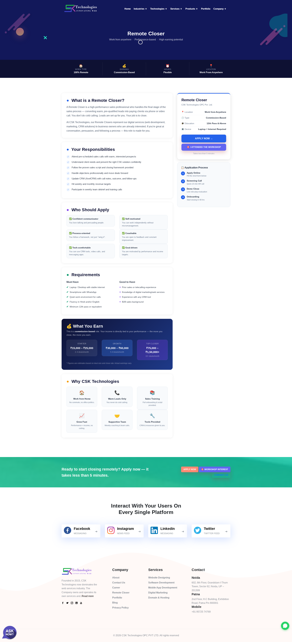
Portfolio (205, 8)
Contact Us (221, 475)
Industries (139, 8)
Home (127, 8)
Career (116, 587)
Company (218, 8)
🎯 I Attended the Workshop (204, 147)
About (115, 577)
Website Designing (159, 577)
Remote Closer (120, 592)
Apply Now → (204, 138)
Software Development (161, 582)
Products (190, 8)
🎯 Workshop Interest (214, 469)
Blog (115, 602)
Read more (88, 596)
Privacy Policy (120, 607)
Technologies (157, 8)
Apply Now (189, 469)
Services (175, 8)
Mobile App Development (162, 587)
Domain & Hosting (158, 597)
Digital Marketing (158, 592)
